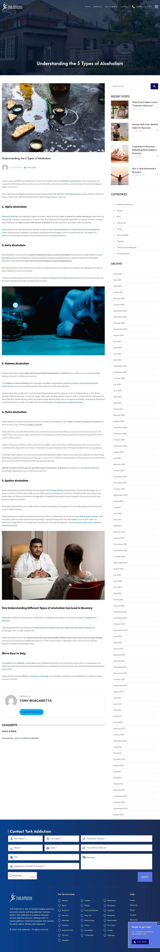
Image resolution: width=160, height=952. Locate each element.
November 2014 (120, 796)
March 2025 (118, 292)
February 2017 (119, 728)
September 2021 (120, 495)
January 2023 (119, 421)
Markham (65, 920)
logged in (17, 738)
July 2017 (117, 697)
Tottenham (89, 935)
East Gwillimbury (91, 910)
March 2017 (118, 722)
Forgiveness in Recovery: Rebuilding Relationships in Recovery (144, 150)
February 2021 (119, 532)
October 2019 (119, 624)
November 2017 (120, 673)
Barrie (64, 905)
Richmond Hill (67, 930)
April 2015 (118, 777)
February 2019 (119, 654)
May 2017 (117, 710)
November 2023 (120, 372)
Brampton (111, 905)
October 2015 (119, 759)
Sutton (110, 930)
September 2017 (120, 685)
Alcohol (120, 210)
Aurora (87, 900)
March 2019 (118, 648)
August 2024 (119, 335)
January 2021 (119, 538)
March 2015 (118, 783)
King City (88, 915)
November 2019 (120, 618)
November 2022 (120, 433)
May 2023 (117, 396)
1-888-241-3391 (144, 6)
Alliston (65, 900)
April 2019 (118, 642)
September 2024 (120, 329)
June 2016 (118, 747)
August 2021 (119, 501)
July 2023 (117, 384)
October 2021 (119, 489)
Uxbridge (111, 935)
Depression (121, 222)
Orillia (87, 925)
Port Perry (111, 925)
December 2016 (120, 740)
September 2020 (120, 562)
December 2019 (120, 611)
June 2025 (118, 273)
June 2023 (118, 390)
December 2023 (120, 366)
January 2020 (119, 605)
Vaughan (65, 940)
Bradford (65, 910)
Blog (118, 216)
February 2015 (119, 790)
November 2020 (120, 550)
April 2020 (118, 593)
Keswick (65, 915)
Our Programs (111, 6)
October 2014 (119, 802)
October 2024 (119, 323)
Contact (123, 6)
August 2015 (119, 765)
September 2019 (120, 630)
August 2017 (119, 691)
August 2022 (119, 452)
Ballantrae (112, 900)
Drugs (119, 229)
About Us (98, 6)
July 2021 (117, 507)
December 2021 (120, 476)
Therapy (120, 241)
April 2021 (118, 525)
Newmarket (112, 920)
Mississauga (89, 920)
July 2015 (117, 771)
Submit (145, 877)
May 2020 (117, 587)
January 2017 (119, 734)
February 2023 (119, 415)
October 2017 (119, 679)
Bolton (87, 905)
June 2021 (118, 513)
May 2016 (117, 753)
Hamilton (111, 910)
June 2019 (118, 636)
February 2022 (119, 464)
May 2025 (117, 280)
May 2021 (117, 519)
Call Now (142, 942)
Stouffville (89, 930)
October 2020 (119, 556)
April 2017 (118, 716)
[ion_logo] (12, 6)
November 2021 (120, 482)
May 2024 (117, 353)
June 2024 (118, 347)
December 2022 (120, 427)
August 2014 (119, 814)
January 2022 (119, 470)
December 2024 (120, 310)
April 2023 (118, 403)
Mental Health (122, 235)
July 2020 (117, 575)
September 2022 (120, 446)
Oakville (65, 925)
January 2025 (119, 304)
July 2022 (117, 458)
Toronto (65, 935)
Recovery (133, 920)
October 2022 (119, 439)
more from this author (31, 712)
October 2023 (119, 378)
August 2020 (119, 568)
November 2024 (120, 316)
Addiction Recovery (125, 204)
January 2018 (119, 661)
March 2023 (118, 409)
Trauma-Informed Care (126, 247)
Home (87, 6)
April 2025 (118, 286)
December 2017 (120, 667)
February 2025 (119, 298)
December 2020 (120, 544)
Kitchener (111, 915)
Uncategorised (123, 253)
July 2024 (117, 341)
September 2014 (120, 808)
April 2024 (118, 360)
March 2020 (118, 599)
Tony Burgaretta (16, 167)
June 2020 (118, 581)
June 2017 (118, 704)
